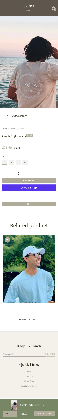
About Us (29, 376)
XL (25, 162)
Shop (29, 372)
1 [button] (23, 302)
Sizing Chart (29, 381)
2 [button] (26, 302)
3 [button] (29, 302)
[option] (29, 282)
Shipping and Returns (29, 386)
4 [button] (32, 302)
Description (19, 115)
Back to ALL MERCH (30, 319)
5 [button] (35, 302)
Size (3, 156)
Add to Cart (44, 414)
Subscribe (50, 354)
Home (5, 129)
